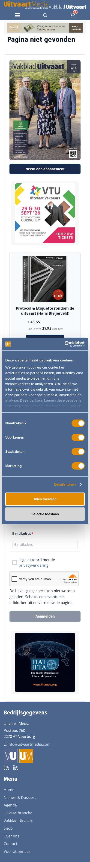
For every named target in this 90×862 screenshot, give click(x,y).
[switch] (78, 437)
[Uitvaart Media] (45, 5)
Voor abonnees (17, 851)
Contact (10, 843)
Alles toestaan (45, 499)
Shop (8, 828)
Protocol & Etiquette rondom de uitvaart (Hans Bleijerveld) (45, 310)
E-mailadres (23, 533)
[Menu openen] (17, 15)
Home (9, 789)
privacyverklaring (33, 565)
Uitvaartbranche (18, 812)
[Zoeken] (45, 15)
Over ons (11, 836)
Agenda (10, 805)
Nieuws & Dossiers (20, 797)
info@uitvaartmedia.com (29, 744)
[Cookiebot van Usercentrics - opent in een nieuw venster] (65, 344)
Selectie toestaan (45, 514)
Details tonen (65, 484)
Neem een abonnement (45, 169)
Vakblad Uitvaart (18, 820)
